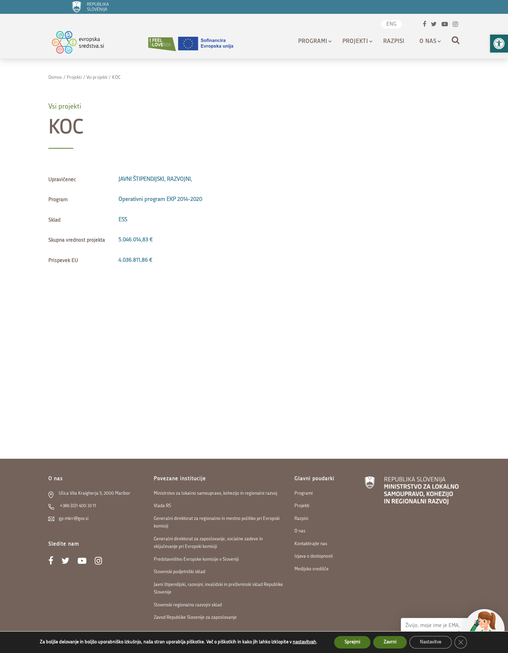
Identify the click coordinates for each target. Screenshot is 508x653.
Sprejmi (352, 642)
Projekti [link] (355, 41)
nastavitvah (304, 642)
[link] (499, 44)
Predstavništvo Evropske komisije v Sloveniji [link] (196, 559)
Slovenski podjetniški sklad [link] (179, 572)
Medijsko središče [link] (311, 569)
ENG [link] (391, 24)
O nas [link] (428, 41)
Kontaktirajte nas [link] (310, 544)
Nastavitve (430, 642)
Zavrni (390, 642)
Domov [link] (55, 77)
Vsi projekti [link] (96, 77)
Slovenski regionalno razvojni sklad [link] (188, 605)
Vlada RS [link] (162, 506)
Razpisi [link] (393, 41)
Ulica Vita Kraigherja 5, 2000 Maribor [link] (94, 493)
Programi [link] (312, 41)
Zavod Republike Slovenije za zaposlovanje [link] (195, 617)
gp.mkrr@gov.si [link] (73, 518)
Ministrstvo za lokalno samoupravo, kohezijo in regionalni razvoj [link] (215, 493)
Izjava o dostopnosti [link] (313, 556)
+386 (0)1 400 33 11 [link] (77, 506)
